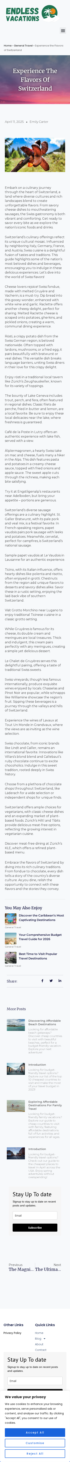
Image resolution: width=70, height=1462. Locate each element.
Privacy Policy (12, 1333)
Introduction (37, 1064)
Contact (40, 1350)
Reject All (35, 1454)
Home (8, 45)
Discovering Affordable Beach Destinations (44, 1022)
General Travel (23, 45)
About (39, 1344)
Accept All (35, 1432)
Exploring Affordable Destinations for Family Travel (45, 1105)
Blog (38, 1339)
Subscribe (35, 1227)
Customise (35, 1443)
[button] (63, 30)
